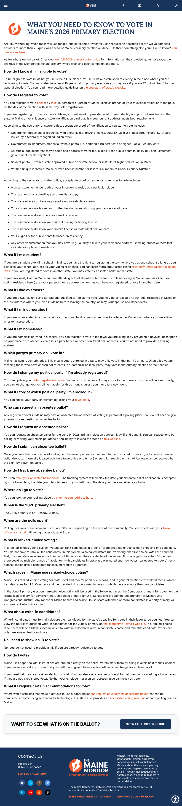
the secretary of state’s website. (124, 624)
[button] (5, 5)
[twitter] (30, 783)
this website (112, 439)
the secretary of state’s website (104, 87)
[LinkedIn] (22, 792)
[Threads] (48, 792)
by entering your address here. (72, 497)
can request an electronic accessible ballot (119, 694)
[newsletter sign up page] (139, 5)
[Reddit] (39, 792)
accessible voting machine (127, 698)
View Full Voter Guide (145, 724)
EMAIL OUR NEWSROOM (32, 773)
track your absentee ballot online (38, 478)
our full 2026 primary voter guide (77, 59)
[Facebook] (22, 783)
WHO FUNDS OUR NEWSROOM (135, 796)
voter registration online (49, 380)
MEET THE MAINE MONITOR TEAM (90, 796)
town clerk (82, 399)
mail (54, 103)
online (41, 103)
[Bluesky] (48, 783)
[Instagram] (39, 783)
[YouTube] (30, 792)
